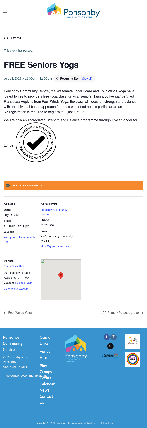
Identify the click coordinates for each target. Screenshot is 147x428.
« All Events (12, 37)
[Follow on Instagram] (113, 337)
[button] (5, 13)
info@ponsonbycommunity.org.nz (25, 375)
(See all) (87, 78)
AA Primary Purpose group (121, 312)
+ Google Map (23, 282)
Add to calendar (25, 185)
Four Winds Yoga (19, 312)
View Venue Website (16, 289)
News (44, 390)
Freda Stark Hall (14, 266)
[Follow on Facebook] (107, 337)
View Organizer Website (55, 246)
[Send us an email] (110, 346)
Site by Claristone (103, 423)
